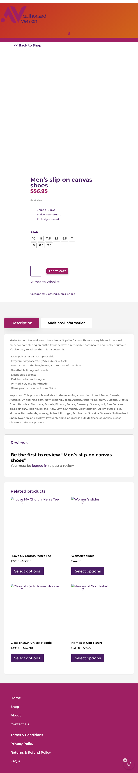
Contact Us (20, 724)
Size (34, 231)
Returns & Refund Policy (31, 753)
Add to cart (57, 271)
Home (16, 698)
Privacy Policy (22, 744)
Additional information (67, 323)
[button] (44, 282)
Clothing (51, 293)
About (16, 715)
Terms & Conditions (27, 735)
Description (22, 323)
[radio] (34, 238)
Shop (15, 707)
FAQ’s (15, 761)
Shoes (71, 293)
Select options (27, 571)
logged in (39, 466)
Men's (62, 293)
